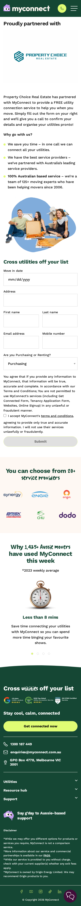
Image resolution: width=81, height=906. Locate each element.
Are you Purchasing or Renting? (27, 355)
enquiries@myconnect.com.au (35, 752)
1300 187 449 (21, 744)
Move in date (13, 270)
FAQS (46, 855)
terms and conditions (57, 416)
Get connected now (40, 726)
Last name (50, 312)
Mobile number (53, 333)
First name (11, 312)
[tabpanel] (40, 612)
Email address (13, 333)
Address (9, 291)
